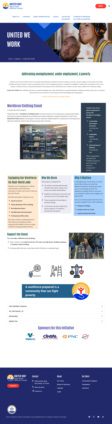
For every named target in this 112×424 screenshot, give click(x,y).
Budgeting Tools (13, 321)
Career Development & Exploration (18, 306)
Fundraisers (86, 384)
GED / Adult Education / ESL (16, 311)
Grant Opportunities (41, 16)
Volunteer (66, 19)
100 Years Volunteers (81, 19)
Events (56, 16)
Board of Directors (63, 384)
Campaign (26, 16)
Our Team (60, 380)
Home (10, 59)
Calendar (60, 388)
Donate (101, 6)
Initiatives (18, 58)
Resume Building (13, 316)
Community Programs (89, 380)
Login (59, 391)
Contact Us (38, 391)
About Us (15, 16)
